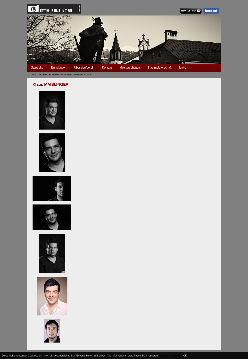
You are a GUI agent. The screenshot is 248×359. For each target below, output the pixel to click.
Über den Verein (84, 67)
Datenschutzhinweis (170, 355)
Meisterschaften (130, 67)
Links (182, 67)
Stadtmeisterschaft (159, 67)
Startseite (37, 67)
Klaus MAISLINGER (83, 74)
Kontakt (107, 67)
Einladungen (58, 67)
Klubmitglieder (65, 74)
